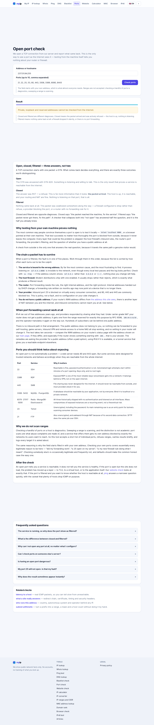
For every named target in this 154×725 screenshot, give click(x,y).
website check (116, 470)
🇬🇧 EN (131, 4)
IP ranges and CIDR (65, 700)
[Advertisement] (77, 27)
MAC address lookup (65, 704)
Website (85, 4)
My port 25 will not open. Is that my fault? (37, 569)
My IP (26, 4)
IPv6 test (60, 715)
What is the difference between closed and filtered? (42, 539)
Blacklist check (63, 681)
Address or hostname (26, 68)
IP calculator (62, 692)
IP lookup (36, 4)
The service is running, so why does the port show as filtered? (47, 531)
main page (24, 336)
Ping (53, 4)
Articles (60, 719)
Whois (45, 4)
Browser (114, 4)
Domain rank (62, 707)
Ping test (60, 673)
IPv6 (123, 4)
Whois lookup (62, 669)
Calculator (96, 4)
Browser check (63, 711)
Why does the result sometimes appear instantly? (41, 577)
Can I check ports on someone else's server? (39, 554)
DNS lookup (62, 677)
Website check (63, 688)
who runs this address (26, 603)
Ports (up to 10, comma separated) (32, 77)
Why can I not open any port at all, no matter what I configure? (47, 546)
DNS (59, 4)
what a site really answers (28, 598)
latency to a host (24, 594)
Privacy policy (106, 665)
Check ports (130, 82)
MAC (106, 4)
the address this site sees (103, 299)
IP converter (62, 696)
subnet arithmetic (24, 607)
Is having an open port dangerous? (34, 561)
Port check (61, 684)
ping (106, 473)
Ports (76, 4)
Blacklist (68, 4)
